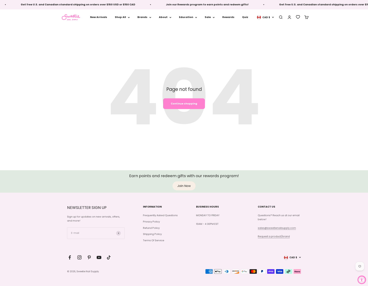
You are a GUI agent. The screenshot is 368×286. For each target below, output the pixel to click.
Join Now (184, 186)
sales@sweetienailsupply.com (277, 228)
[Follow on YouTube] (99, 257)
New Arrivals (98, 17)
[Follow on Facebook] (69, 257)
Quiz (245, 17)
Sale (208, 17)
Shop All (120, 17)
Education (186, 17)
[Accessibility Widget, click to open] (361, 279)
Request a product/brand (274, 236)
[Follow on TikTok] (108, 257)
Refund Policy (151, 228)
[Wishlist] (298, 17)
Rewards (228, 17)
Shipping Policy (152, 234)
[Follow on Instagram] (79, 257)
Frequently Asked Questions (160, 215)
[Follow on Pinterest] (89, 257)
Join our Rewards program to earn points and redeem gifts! (203, 4)
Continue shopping (184, 103)
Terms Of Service (153, 240)
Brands (142, 17)
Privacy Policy (151, 221)
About (163, 17)
